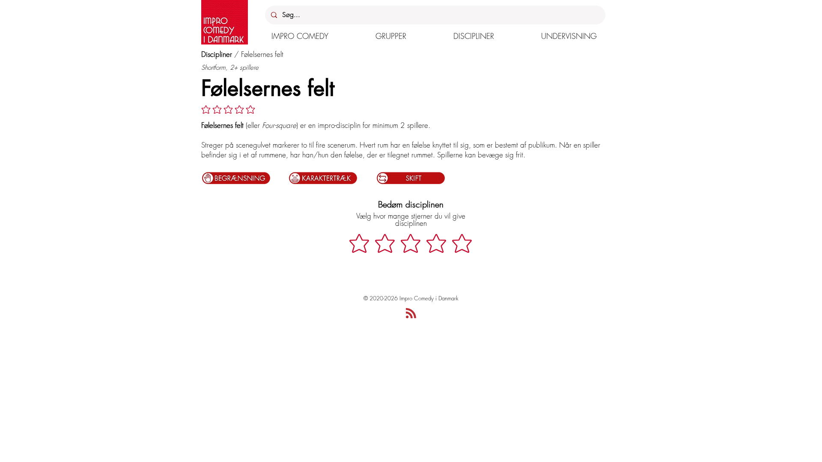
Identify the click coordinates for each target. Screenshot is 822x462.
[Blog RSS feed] (411, 313)
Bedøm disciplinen (411, 204)
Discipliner (216, 54)
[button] (300, 36)
